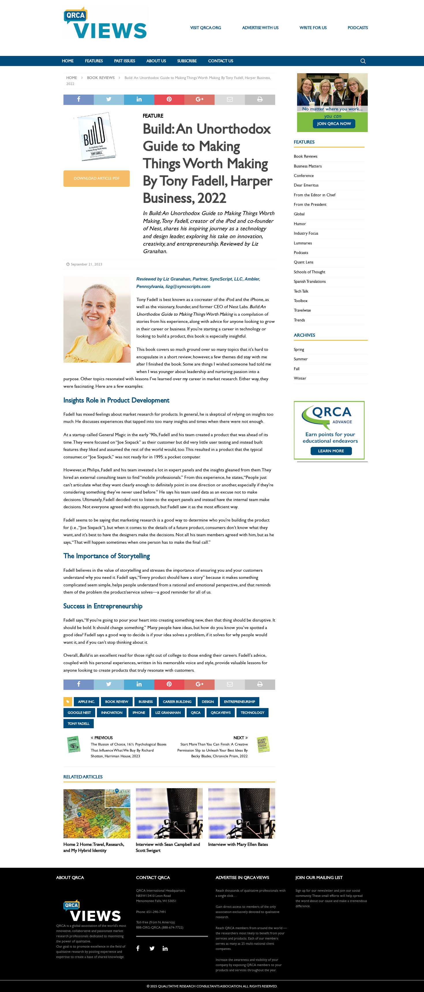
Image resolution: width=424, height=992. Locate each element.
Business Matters (308, 166)
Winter (300, 378)
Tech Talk (301, 291)
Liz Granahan (168, 713)
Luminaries (303, 243)
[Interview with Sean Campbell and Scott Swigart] (169, 813)
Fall (296, 368)
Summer (301, 359)
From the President (310, 204)
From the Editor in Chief (314, 195)
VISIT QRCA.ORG (205, 27)
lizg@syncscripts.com (188, 286)
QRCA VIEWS (220, 713)
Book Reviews (305, 156)
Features (94, 61)
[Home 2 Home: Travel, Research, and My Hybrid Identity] (96, 813)
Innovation (111, 713)
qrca (195, 713)
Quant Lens (303, 262)
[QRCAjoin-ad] (332, 128)
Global (299, 214)
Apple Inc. (86, 702)
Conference (304, 175)
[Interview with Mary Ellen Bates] (241, 813)
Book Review (116, 702)
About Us (156, 61)
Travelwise (302, 310)
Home (68, 61)
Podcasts (301, 252)
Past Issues (124, 61)
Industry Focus (306, 233)
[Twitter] (154, 948)
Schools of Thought (309, 272)
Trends (299, 320)
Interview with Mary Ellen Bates (238, 844)
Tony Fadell (78, 724)
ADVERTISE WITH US (260, 27)
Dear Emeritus (306, 185)
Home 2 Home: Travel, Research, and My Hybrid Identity (93, 847)
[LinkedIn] (167, 948)
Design (208, 702)
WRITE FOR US (313, 27)
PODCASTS (358, 27)
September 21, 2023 (86, 264)
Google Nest (79, 713)
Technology (252, 713)
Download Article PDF (96, 178)
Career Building (177, 702)
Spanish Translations (310, 281)
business (146, 702)
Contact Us (220, 61)
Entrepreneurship (239, 702)
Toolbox (300, 300)
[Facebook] (140, 948)
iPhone (139, 713)
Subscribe (187, 61)
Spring (299, 349)
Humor (300, 223)
